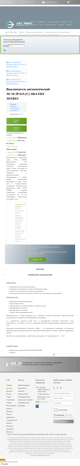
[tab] (40, 269)
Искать (6, 46)
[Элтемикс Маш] (19, 24)
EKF (21, 114)
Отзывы (9, 403)
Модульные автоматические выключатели (15, 108)
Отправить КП (37, 259)
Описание (40, 269)
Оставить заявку (16, 121)
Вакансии (9, 411)
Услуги (33, 22)
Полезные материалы (10, 427)
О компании (41, 22)
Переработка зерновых (22, 389)
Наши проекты (51, 25)
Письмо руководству (10, 416)
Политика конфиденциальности (40, 455)
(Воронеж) (16, 137)
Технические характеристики (40, 275)
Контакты (61, 25)
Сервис (70, 22)
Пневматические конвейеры (23, 404)
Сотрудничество (53, 22)
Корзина (69, 25)
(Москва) (16, 155)
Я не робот (5, 464)
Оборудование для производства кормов (25, 398)
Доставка (34, 25)
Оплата (41, 25)
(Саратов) (15, 152)
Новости (63, 22)
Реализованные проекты (10, 407)
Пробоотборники (24, 385)
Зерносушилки (23, 394)
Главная (9, 385)
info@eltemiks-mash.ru (51, 2)
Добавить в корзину (16, 128)
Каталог (9, 388)
